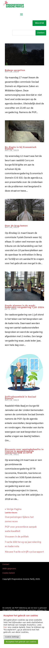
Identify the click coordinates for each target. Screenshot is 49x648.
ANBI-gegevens (9, 569)
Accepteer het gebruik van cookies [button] (21, 642)
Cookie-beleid (8, 573)
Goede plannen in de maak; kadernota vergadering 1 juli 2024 (24, 306)
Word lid (39, 23)
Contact (5, 564)
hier (5, 627)
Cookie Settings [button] (12, 637)
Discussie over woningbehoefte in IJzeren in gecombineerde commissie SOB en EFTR (24, 451)
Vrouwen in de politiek (17, 536)
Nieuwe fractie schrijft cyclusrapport (24, 551)
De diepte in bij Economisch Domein (20, 148)
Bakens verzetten (15, 70)
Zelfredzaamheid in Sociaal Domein (20, 397)
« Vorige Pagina (13, 509)
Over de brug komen (16, 225)
